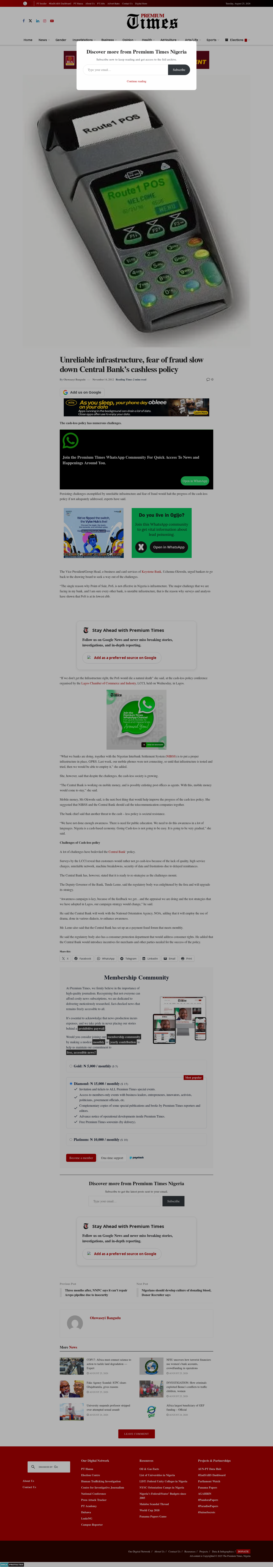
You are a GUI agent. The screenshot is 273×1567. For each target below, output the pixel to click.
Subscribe (179, 69)
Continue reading (136, 81)
